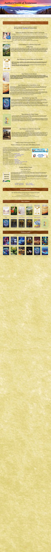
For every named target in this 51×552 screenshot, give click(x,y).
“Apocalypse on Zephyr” (20, 154)
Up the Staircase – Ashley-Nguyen (30, 184)
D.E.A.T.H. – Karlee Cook (29, 183)
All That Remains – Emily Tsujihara (19, 183)
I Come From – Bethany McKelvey (19, 184)
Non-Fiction (44, 217)
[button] (14, 16)
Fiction (6, 217)
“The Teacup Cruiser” (16, 153)
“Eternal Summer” (17, 160)
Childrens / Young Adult (14, 217)
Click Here (25, 28)
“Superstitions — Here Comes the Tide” (21, 161)
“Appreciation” (16, 159)
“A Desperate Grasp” (18, 155)
